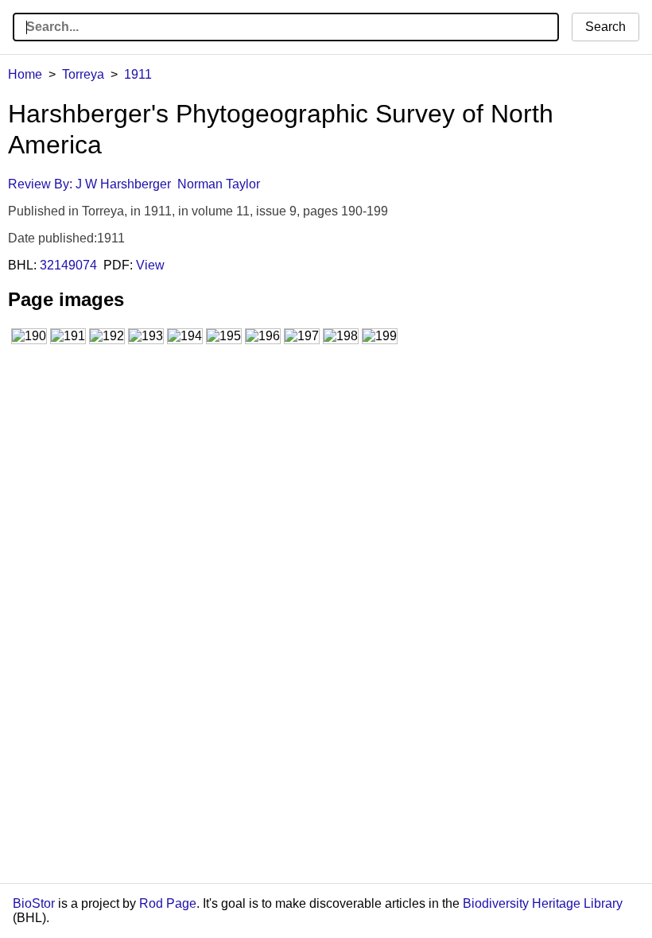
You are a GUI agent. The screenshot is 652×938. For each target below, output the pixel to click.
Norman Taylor (218, 184)
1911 (138, 74)
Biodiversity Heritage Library (543, 903)
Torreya (83, 74)
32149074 (68, 265)
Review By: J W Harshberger (89, 184)
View (150, 265)
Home (25, 74)
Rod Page (167, 903)
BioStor (34, 903)
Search (605, 26)
